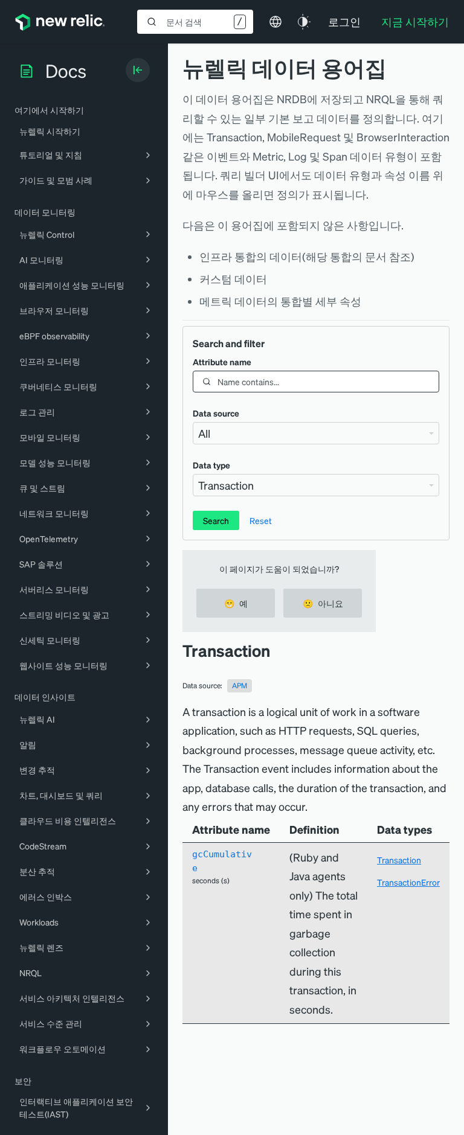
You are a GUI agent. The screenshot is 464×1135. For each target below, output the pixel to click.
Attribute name (222, 361)
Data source (216, 413)
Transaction (399, 859)
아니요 (323, 603)
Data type (211, 464)
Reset (261, 520)
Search (216, 520)
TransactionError (408, 882)
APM (239, 685)
